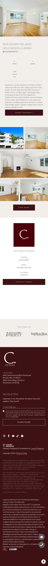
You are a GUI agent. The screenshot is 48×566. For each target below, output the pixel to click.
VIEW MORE (24, 207)
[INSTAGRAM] (4, 436)
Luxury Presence (37, 449)
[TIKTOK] (17, 436)
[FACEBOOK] (8, 436)
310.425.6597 (24, 260)
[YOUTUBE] (13, 436)
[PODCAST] (22, 436)
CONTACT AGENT (24, 282)
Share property (24, 112)
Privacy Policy (15, 416)
